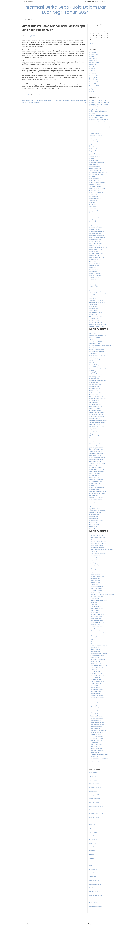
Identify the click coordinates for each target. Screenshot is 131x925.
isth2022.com (93, 333)
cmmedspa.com (95, 685)
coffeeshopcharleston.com (96, 430)
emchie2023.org (93, 353)
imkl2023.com (93, 314)
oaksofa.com (93, 522)
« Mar (91, 43)
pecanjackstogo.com (96, 616)
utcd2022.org (93, 357)
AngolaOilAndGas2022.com (97, 301)
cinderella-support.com (95, 226)
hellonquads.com (94, 386)
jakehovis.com (93, 465)
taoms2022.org (93, 367)
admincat (39, 36)
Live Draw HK (93, 772)
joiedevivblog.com (96, 715)
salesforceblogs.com (95, 168)
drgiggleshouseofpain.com (97, 237)
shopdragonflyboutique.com (97, 493)
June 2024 (92, 92)
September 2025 (94, 62)
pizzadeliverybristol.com (96, 414)
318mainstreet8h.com (95, 436)
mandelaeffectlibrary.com (96, 162)
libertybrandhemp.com (97, 719)
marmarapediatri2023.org (96, 351)
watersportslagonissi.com (96, 257)
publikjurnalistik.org (96, 748)
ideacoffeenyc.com (94, 408)
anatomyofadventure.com (98, 681)
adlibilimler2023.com (95, 287)
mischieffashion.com (95, 259)
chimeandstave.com (96, 575)
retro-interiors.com (94, 263)
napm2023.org (93, 308)
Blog (27, 94)
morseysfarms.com (94, 503)
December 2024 (93, 80)
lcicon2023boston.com (95, 322)
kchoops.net (94, 701)
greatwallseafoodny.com (97, 577)
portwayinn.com (95, 671)
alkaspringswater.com (95, 434)
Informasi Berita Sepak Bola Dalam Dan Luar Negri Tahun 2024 (65, 9)
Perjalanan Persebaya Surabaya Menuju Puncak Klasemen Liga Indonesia (98, 111)
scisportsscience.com (96, 760)
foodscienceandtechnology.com (99, 758)
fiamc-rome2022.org (95, 455)
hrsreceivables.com (94, 222)
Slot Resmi (92, 850)
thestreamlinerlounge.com (98, 730)
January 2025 (93, 78)
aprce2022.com (93, 295)
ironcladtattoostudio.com (98, 622)
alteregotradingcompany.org (97, 293)
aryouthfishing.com (96, 606)
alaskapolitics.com (94, 157)
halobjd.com (92, 176)
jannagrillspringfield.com (96, 448)
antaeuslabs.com (94, 190)
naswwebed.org (93, 289)
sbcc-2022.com (93, 299)
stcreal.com (92, 204)
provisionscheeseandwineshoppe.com (100, 345)
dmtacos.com (94, 551)
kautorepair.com (94, 402)
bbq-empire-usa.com (95, 513)
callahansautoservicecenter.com (98, 420)
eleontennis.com (94, 277)
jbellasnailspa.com (94, 473)
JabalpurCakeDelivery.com (96, 174)
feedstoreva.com (94, 514)
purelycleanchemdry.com (96, 192)
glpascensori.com (95, 642)
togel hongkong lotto (95, 895)
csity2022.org (93, 373)
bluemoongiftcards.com (97, 697)
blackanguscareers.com (97, 724)
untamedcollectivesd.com (98, 659)
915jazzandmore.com (95, 461)
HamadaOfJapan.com (95, 184)
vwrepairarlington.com (97, 535)
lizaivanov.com (95, 561)
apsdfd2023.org (93, 310)
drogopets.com (93, 516)
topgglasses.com (95, 592)
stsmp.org (92, 159)
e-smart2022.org (94, 269)
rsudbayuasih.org (96, 746)
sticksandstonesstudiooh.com (99, 653)
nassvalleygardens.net (97, 736)
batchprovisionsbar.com (96, 497)
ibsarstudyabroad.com (95, 375)
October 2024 (93, 84)
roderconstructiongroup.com (97, 381)
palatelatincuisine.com (97, 567)
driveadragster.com (96, 557)
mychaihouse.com (94, 475)
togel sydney (93, 903)
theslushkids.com (95, 638)
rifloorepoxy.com (95, 644)
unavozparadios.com (95, 392)
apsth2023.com (93, 318)
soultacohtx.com (94, 524)
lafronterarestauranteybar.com (99, 632)
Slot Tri (91, 828)
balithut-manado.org (95, 291)
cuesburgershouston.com (98, 547)
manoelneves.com (94, 161)
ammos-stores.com (96, 709)
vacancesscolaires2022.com (97, 326)
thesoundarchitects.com (97, 675)
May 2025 (92, 70)
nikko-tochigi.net (95, 693)
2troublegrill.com (95, 650)
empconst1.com (93, 224)
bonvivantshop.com (95, 198)
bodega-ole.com (95, 728)
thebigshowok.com (96, 573)
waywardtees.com (94, 143)
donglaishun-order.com (96, 453)
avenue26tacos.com (96, 590)
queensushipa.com (94, 216)
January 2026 (93, 56)
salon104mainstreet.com (96, 432)
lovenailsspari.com (94, 438)
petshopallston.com (96, 588)
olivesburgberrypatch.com (98, 636)
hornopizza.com (95, 555)
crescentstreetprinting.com (98, 553)
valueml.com (92, 208)
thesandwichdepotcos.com (96, 235)
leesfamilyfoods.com (95, 273)
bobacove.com (93, 485)
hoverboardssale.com (95, 155)
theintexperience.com (95, 135)
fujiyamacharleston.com (96, 450)
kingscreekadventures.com (97, 188)
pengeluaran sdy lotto (95, 906)
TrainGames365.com (95, 170)
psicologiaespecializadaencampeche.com (102, 549)
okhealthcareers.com (95, 133)
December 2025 (93, 58)
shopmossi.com (95, 657)
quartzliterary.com (94, 442)
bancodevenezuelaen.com (96, 147)
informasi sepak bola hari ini (40, 94)
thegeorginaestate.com (96, 479)
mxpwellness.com (95, 661)
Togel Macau (93, 780)
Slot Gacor (92, 824)
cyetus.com (92, 279)
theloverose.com (95, 579)
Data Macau (92, 888)
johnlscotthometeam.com (96, 253)
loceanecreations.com (97, 711)
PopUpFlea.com (93, 206)
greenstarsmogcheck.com (96, 416)
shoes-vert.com (93, 394)
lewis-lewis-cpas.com (95, 275)
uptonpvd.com (95, 648)
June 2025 (92, 68)
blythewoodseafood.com (96, 481)
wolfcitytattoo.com (96, 628)
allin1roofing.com (95, 677)
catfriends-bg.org (94, 139)
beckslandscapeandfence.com (99, 541)
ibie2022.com (93, 297)
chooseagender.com (95, 153)
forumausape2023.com (95, 312)
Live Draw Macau (94, 880)
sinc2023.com (93, 339)
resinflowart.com (95, 582)
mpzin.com (92, 202)
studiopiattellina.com (95, 446)
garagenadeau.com (94, 241)
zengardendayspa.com (97, 618)
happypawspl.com (94, 418)
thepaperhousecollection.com (99, 665)
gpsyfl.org (92, 528)
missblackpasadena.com (97, 596)
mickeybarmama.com (95, 489)
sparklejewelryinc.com (97, 620)
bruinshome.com (95, 624)
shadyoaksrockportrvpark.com (98, 398)
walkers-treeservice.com (97, 655)
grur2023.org (93, 305)
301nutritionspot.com (97, 707)
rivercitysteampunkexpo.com (99, 699)
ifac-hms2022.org (94, 365)
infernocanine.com (96, 663)
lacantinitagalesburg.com (96, 412)
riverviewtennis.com (95, 505)
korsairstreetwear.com (97, 586)
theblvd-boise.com (94, 265)
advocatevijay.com (94, 285)
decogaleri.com (93, 390)
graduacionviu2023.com (97, 614)
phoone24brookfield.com (96, 487)
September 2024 (94, 86)
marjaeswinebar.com (95, 404)
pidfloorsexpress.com (95, 145)
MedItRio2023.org (94, 320)
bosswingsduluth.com (95, 467)
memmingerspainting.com (96, 232)
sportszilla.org (93, 495)
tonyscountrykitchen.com (96, 471)
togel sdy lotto (93, 899)
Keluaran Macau (94, 784)
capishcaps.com (93, 526)
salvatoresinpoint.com (95, 249)
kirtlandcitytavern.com (97, 705)
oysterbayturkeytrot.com (98, 630)
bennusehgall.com (94, 377)
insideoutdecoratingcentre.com (98, 247)
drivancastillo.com (96, 683)
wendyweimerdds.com (95, 218)
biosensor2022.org (94, 359)
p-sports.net (94, 584)
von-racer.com (93, 428)
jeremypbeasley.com (95, 233)
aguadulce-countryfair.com (97, 463)
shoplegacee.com (94, 196)
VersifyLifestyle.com (95, 186)
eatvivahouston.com (96, 571)
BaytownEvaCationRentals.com (98, 172)
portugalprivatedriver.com (96, 426)
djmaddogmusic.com (96, 673)
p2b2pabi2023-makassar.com (97, 335)
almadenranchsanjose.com (96, 283)
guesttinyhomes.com (96, 563)
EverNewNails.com (94, 245)
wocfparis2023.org (94, 337)
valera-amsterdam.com (97, 717)
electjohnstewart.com (97, 738)
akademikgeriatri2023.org (96, 349)
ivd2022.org (92, 371)
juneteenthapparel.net (97, 750)
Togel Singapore (103, 1)
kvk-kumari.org (95, 756)
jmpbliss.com (93, 212)
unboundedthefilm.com (95, 137)
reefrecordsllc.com (96, 602)
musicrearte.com (94, 501)
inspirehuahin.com (94, 230)
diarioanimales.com (94, 388)
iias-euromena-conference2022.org (99, 369)
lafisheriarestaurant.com (96, 459)
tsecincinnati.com (94, 379)
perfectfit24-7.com (94, 424)
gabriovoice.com (95, 580)
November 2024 (93, 82)
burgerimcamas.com (96, 764)
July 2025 (91, 66)
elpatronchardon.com (95, 452)
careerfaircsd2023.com (95, 316)
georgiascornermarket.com (97, 422)
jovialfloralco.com (94, 251)
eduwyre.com (93, 261)
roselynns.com (93, 164)
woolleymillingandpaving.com (99, 646)
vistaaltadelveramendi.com (98, 543)
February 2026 (93, 54)
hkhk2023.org (93, 306)
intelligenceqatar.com (95, 178)
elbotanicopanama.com (96, 396)
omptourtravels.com (96, 740)
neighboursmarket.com (97, 723)
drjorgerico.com (93, 214)
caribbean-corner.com (97, 695)
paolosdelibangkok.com (96, 483)
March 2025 (92, 74)
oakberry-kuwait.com (95, 440)
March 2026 (92, 52)
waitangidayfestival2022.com (97, 324)
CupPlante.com (93, 200)
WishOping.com (93, 194)
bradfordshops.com (95, 281)
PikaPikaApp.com (94, 180)
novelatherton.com (96, 734)
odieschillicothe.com (95, 410)
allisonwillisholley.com (97, 667)
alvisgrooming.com (94, 477)
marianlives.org (93, 141)
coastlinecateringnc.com (97, 545)
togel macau (93, 810)
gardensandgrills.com (97, 689)
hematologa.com (95, 559)
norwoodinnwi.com (96, 721)
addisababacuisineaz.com (98, 762)
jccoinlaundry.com (94, 400)
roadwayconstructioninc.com (97, 491)
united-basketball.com (97, 608)
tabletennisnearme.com (96, 520)
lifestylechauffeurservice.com (97, 243)
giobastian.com (95, 640)
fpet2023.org (93, 267)
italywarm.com (95, 752)
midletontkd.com (95, 687)
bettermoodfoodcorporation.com (98, 149)
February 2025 (93, 76)
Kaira (31, 924)
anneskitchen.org (95, 598)
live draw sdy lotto (94, 891)
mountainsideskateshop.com (99, 703)
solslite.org (94, 669)
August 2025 (93, 64)
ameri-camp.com (94, 220)
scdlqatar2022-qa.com (95, 341)
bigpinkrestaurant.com (95, 228)
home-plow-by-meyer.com (98, 565)
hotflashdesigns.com (95, 239)
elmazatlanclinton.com (95, 406)
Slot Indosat (92, 776)
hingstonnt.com (93, 151)
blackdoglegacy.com (96, 569)
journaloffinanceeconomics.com (99, 754)
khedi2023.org (93, 347)
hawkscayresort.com (95, 384)
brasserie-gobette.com (95, 499)
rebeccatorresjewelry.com (96, 210)
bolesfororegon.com (96, 726)
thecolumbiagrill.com (95, 343)
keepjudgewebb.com (96, 679)
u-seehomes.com (94, 255)
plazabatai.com (93, 382)
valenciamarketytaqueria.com (99, 600)
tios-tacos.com (95, 610)
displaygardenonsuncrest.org (97, 511)
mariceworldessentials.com (97, 457)
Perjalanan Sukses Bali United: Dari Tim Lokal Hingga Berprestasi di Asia (99, 106)
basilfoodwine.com (96, 691)
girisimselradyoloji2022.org (97, 355)
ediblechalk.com (93, 518)
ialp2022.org (92, 361)
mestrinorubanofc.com (97, 732)
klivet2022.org (93, 363)
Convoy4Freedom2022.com (97, 303)
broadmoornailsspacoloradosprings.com (102, 594)
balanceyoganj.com (94, 166)
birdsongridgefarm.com (97, 713)
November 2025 (93, 60)
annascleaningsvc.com (97, 626)
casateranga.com (95, 651)
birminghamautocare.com (96, 469)
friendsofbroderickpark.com (97, 444)
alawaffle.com (94, 604)
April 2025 (92, 72)
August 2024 (93, 88)
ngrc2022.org (93, 271)
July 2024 (91, 90)
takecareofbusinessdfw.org (97, 182)
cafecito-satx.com (95, 612)
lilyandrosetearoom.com (97, 634)
